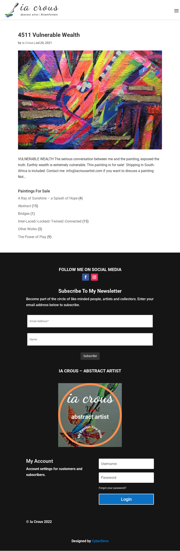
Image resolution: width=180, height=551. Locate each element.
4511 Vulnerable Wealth (49, 35)
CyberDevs (100, 541)
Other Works (27, 229)
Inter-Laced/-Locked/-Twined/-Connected (49, 221)
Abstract (24, 206)
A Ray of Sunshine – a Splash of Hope (47, 198)
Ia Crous (27, 43)
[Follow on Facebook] (85, 277)
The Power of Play (32, 237)
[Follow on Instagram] (94, 277)
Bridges (24, 214)
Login (126, 499)
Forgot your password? (112, 488)
